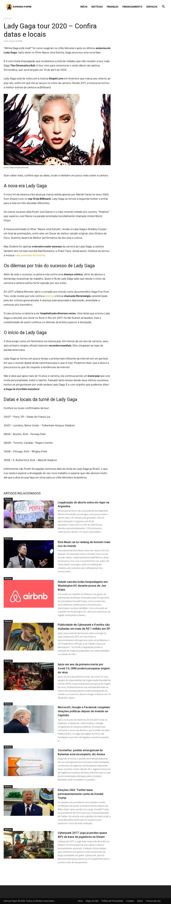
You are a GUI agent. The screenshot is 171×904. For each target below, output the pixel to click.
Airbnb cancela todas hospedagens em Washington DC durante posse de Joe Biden (83, 585)
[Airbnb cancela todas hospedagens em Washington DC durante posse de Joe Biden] (29, 594)
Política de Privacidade (112, 900)
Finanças (112, 6)
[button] (163, 7)
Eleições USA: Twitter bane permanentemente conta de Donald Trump (80, 794)
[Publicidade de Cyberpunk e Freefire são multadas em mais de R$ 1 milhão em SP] (29, 636)
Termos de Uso (153, 900)
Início (84, 6)
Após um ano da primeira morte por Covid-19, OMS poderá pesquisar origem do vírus (84, 668)
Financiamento (132, 6)
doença (49, 296)
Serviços (151, 6)
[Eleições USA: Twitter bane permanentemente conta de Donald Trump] (29, 802)
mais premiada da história (30, 255)
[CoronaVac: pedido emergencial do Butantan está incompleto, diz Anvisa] (29, 762)
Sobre (140, 900)
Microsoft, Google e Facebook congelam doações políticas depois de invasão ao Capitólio (84, 711)
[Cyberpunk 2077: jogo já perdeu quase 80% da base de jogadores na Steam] (29, 845)
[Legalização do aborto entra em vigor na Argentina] (29, 514)
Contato (130, 900)
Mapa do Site (92, 900)
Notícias (97, 6)
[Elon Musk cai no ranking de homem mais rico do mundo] (29, 554)
